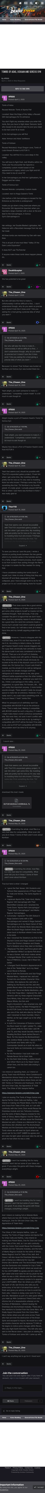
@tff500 (6, 638)
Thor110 (12, 506)
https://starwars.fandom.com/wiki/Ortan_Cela (20, 1093)
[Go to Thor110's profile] (4, 508)
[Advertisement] (22, 46)
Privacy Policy (18, 1468)
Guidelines (4, 1490)
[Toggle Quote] (5, 338)
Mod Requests (19, 81)
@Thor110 (7, 605)
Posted (16, 99)
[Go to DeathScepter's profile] (4, 271)
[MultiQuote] (3, 265)
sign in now (14, 1378)
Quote (9, 265)
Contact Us (29, 1468)
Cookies (37, 1468)
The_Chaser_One (16, 292)
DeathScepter (15, 270)
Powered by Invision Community (22, 1472)
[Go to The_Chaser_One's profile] (4, 293)
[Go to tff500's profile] (4, 98)
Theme (7, 1468)
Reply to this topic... (14, 1388)
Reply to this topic (22, 88)
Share (11, 1401)
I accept (40, 1487)
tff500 (6, 78)
